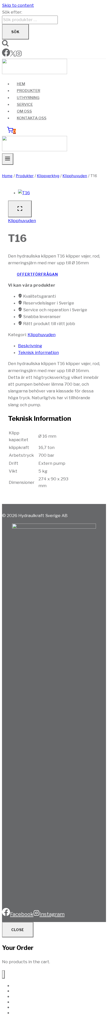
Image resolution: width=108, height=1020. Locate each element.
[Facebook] (6, 55)
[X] (13, 55)
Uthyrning (28, 97)
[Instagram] (19, 55)
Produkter (28, 90)
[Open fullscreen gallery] (20, 208)
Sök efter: (12, 12)
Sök (15, 32)
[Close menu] (3, 974)
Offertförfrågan (37, 274)
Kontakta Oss (31, 118)
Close (17, 930)
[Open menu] (7, 159)
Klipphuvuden (22, 220)
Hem (21, 84)
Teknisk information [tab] (38, 352)
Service (25, 104)
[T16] (24, 192)
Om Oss (24, 111)
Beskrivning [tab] (30, 345)
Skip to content (18, 5)
